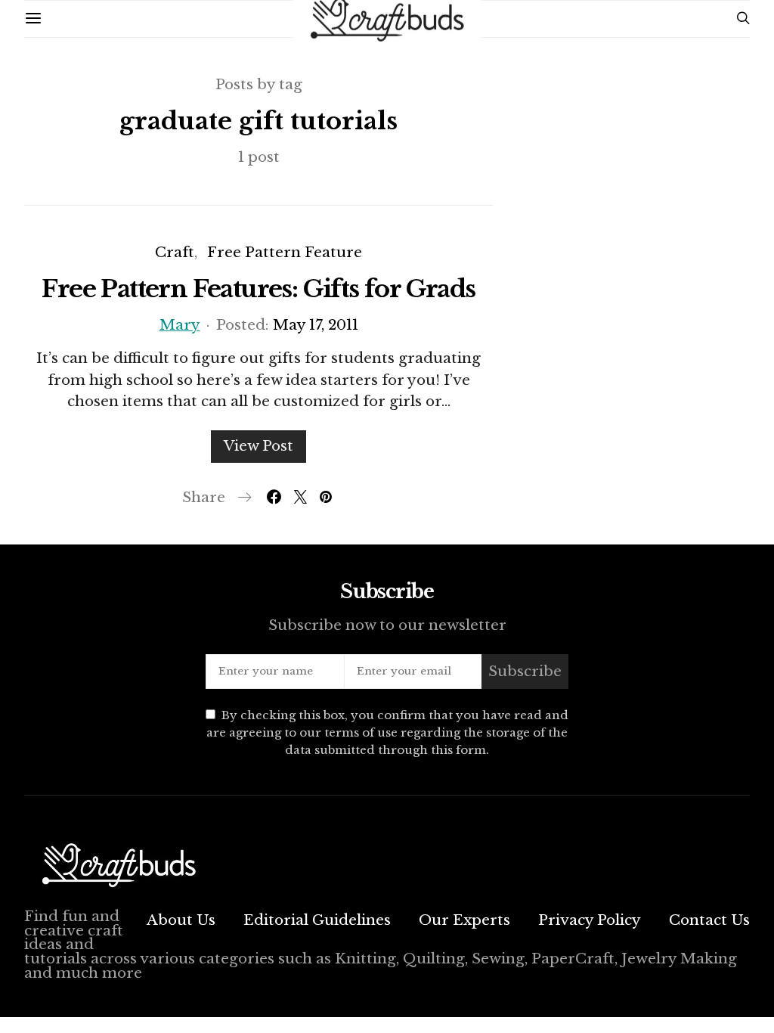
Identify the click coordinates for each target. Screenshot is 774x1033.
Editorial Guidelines (317, 920)
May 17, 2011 (315, 324)
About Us (181, 920)
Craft (174, 252)
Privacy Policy (589, 920)
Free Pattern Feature (284, 252)
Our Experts (464, 920)
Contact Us (709, 920)
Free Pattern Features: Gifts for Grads (258, 289)
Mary (179, 324)
